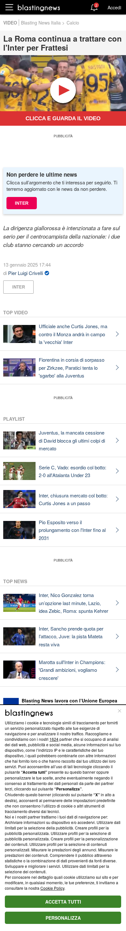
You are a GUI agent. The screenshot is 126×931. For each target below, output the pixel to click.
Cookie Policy (52, 888)
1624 (53, 739)
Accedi (114, 7)
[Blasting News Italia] (38, 8)
